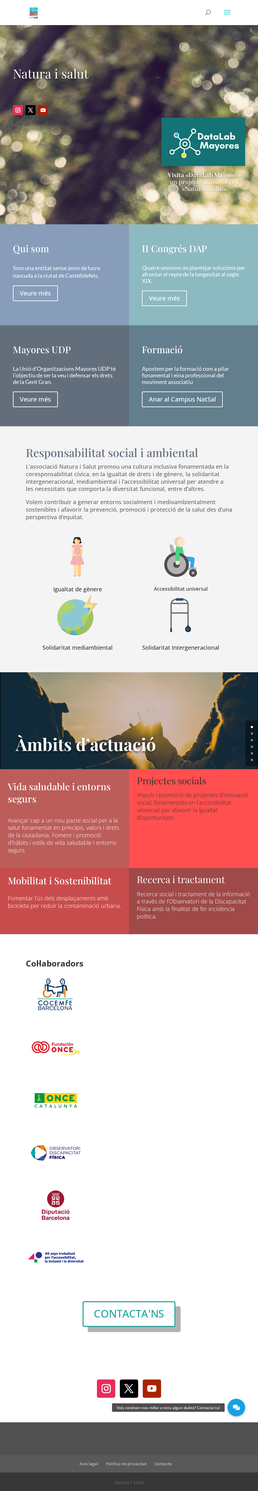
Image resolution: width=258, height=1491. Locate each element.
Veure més (35, 293)
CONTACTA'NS (129, 1314)
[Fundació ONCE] (56, 1071)
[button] (236, 1407)
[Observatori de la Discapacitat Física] (56, 1176)
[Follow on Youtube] (43, 110)
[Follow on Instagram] (18, 110)
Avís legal (89, 1464)
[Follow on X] (30, 110)
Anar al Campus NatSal (182, 399)
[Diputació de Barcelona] (56, 1229)
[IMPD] (56, 1281)
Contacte (163, 1464)
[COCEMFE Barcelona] (56, 1019)
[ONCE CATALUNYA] (56, 1124)
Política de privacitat (126, 1464)
